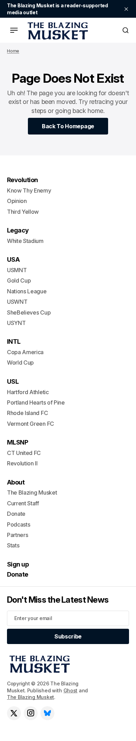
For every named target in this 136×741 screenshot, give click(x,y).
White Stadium (25, 240)
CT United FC (24, 452)
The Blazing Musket (30, 697)
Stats (13, 545)
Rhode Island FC (27, 412)
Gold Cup (19, 280)
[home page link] (56, 30)
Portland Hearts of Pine (36, 402)
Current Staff (23, 503)
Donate (16, 513)
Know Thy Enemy (29, 190)
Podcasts (18, 524)
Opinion (17, 200)
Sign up (18, 564)
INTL (14, 341)
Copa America (25, 352)
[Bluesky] (47, 713)
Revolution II (22, 463)
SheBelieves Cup (29, 312)
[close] (126, 9)
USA (13, 259)
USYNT (16, 322)
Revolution (22, 180)
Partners (17, 534)
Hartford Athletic (28, 392)
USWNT (17, 301)
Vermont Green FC (30, 423)
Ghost (70, 690)
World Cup (20, 362)
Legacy (18, 230)
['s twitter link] (14, 713)
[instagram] (31, 713)
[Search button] (125, 30)
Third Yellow (23, 211)
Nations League (27, 291)
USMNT (17, 270)
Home (13, 51)
